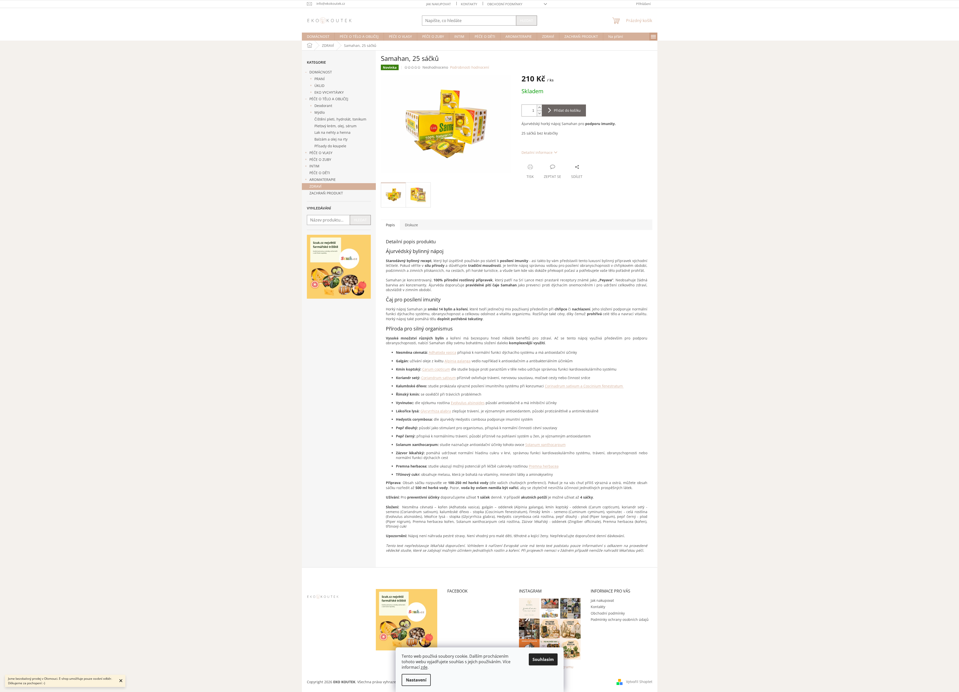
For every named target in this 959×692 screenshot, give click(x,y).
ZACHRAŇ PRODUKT (326, 193)
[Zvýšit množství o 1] (539, 107)
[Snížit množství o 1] (539, 113)
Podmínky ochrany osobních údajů (620, 619)
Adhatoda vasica (442, 352)
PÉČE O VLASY (320, 152)
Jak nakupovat (438, 4)
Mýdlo (319, 112)
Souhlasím (543, 659)
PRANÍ (319, 78)
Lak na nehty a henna (332, 132)
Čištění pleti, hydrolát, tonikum (340, 119)
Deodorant (323, 105)
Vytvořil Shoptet (639, 681)
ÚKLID (319, 85)
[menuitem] (318, 37)
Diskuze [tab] (411, 224)
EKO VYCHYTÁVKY (329, 92)
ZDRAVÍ (315, 186)
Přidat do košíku (567, 110)
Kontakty (469, 4)
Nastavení (416, 680)
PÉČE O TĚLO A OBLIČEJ (328, 98)
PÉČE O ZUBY (320, 159)
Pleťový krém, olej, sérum (335, 126)
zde (424, 667)
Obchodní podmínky (504, 4)
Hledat (526, 20)
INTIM (314, 166)
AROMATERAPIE (322, 179)
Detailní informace (537, 152)
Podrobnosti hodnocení (469, 67)
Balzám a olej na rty (330, 139)
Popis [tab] (390, 224)
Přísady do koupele (330, 146)
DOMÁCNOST (320, 72)
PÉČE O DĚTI (319, 172)
